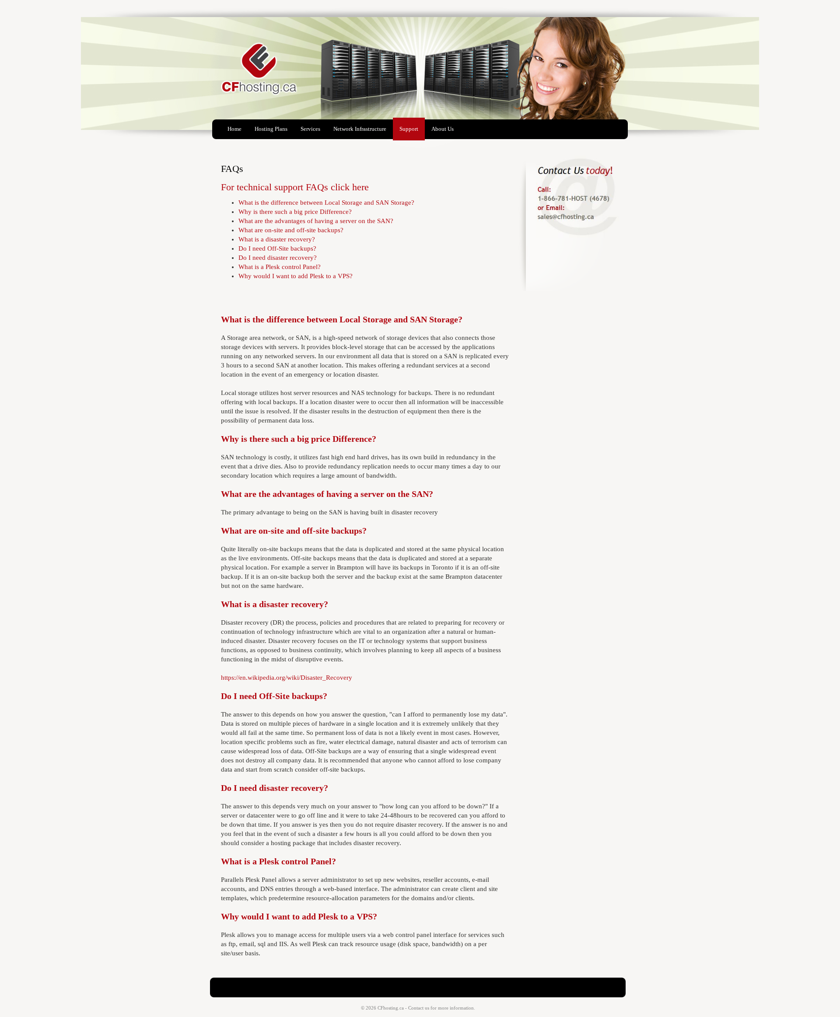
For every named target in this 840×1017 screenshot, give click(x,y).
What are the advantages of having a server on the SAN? (315, 220)
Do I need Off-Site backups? (277, 248)
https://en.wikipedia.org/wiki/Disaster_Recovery (286, 677)
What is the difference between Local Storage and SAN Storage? (326, 202)
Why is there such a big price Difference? (295, 211)
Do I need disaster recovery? (277, 257)
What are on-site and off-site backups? (290, 230)
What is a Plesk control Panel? (279, 266)
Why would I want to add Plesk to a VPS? (295, 276)
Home (235, 129)
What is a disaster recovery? (276, 239)
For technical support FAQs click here (295, 187)
